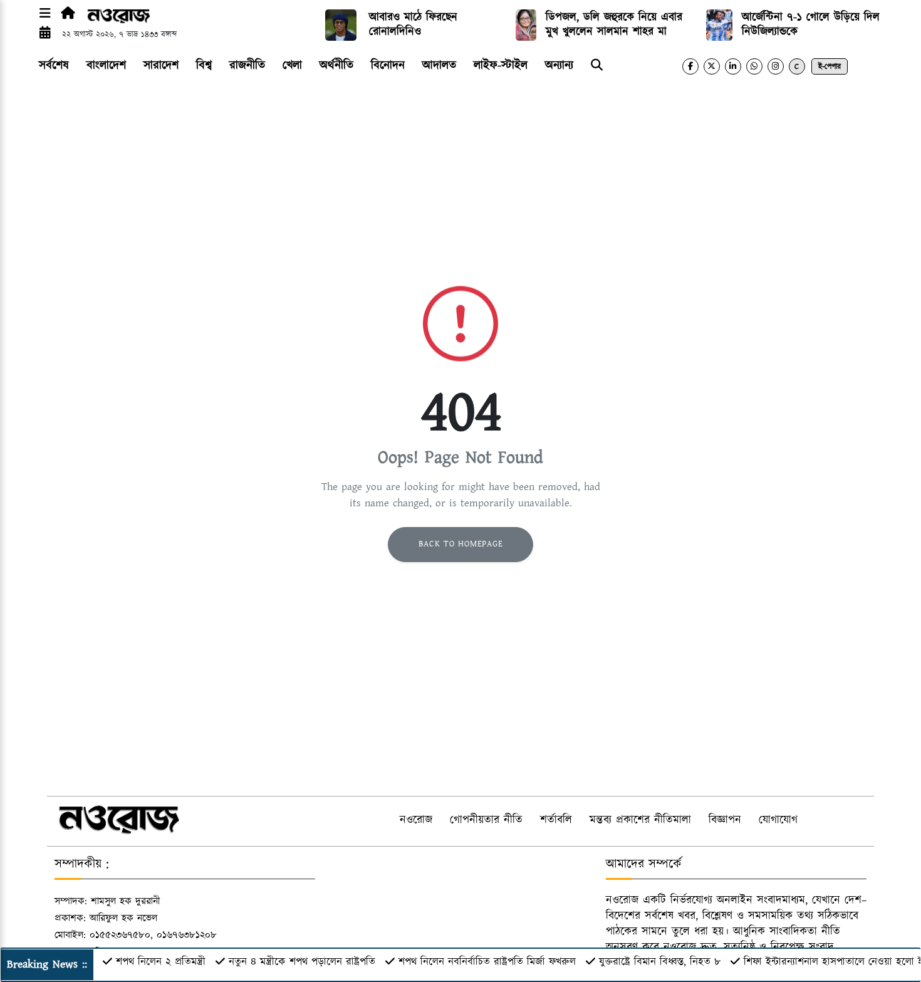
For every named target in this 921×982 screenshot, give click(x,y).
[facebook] (690, 66)
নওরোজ (416, 820)
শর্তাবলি (556, 820)
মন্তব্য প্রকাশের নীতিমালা (640, 820)
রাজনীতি (247, 65)
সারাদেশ (161, 65)
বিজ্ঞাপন (725, 820)
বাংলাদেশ (106, 65)
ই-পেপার (829, 66)
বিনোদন (388, 65)
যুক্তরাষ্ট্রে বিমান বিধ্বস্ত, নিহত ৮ (659, 961)
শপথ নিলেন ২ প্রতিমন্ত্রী (160, 961)
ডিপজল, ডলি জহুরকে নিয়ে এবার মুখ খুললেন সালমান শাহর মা (614, 24)
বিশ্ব (204, 65)
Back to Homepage (461, 544)
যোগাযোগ (778, 820)
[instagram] (776, 66)
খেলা (292, 65)
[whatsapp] (754, 66)
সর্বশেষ (54, 65)
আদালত (439, 65)
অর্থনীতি (336, 65)
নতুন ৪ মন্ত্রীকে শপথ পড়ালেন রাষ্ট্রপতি (302, 961)
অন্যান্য (559, 65)
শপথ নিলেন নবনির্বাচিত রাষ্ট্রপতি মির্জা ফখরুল (487, 961)
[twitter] (712, 66)
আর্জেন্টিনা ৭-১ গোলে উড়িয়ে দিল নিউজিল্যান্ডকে (811, 24)
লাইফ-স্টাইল (501, 65)
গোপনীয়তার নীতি (486, 820)
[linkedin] (733, 66)
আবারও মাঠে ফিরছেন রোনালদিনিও (413, 24)
